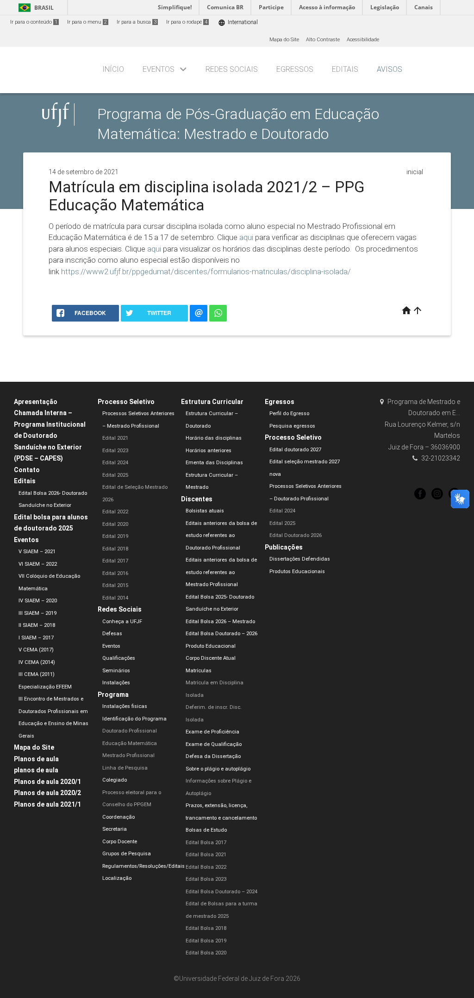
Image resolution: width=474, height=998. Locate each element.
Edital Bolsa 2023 (206, 879)
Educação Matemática (129, 743)
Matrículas (199, 671)
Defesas (112, 634)
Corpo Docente (119, 842)
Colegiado (114, 780)
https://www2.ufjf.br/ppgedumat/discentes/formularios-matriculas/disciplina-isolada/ (206, 271)
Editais (345, 69)
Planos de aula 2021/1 (47, 804)
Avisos (389, 69)
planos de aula (36, 770)
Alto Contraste (323, 40)
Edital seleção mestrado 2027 (304, 462)
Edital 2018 (115, 549)
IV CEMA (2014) (37, 662)
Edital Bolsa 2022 (206, 867)
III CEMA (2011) (37, 674)
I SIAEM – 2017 (36, 638)
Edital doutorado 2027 (295, 450)
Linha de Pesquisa (125, 768)
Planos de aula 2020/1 (47, 781)
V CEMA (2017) (36, 650)
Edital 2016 (115, 573)
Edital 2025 (115, 475)
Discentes (196, 499)
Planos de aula (36, 759)
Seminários (116, 671)
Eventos (159, 69)
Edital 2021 (115, 438)
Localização (116, 878)
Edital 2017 (115, 561)
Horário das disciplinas (214, 438)
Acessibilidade (363, 40)
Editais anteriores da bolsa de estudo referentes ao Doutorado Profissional (221, 535)
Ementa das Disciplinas (214, 463)
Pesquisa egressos (292, 426)
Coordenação (118, 817)
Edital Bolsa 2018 (206, 928)
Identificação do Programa (134, 719)
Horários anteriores (208, 451)
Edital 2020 (115, 524)
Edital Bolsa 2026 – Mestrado (220, 622)
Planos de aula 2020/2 (47, 792)
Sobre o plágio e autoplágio (218, 769)
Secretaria (114, 829)
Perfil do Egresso (289, 414)
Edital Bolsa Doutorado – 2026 (221, 634)
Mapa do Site (284, 40)
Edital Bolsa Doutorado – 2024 (221, 892)
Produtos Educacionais (297, 571)
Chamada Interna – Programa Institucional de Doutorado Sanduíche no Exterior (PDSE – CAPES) (50, 435)
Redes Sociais (232, 69)
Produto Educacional (211, 646)
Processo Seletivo (126, 401)
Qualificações (118, 658)
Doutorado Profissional (129, 731)
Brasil (34, 8)
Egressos (294, 69)
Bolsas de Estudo (206, 830)
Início (113, 69)
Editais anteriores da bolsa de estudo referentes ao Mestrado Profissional (221, 572)
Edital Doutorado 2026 (295, 535)
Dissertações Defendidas (299, 559)
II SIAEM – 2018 (37, 625)
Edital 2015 (115, 585)
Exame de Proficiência (212, 732)
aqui (246, 237)
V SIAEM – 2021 (37, 552)
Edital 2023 (115, 451)
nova (275, 474)
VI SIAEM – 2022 (38, 564)
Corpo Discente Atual (211, 658)
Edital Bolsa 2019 (206, 941)
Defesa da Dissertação (213, 756)
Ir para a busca (136, 22)
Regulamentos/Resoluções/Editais (143, 866)
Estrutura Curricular (212, 401)
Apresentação (35, 401)
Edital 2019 (115, 536)
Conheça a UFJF (122, 622)
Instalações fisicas (124, 706)
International (238, 22)
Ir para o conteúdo (33, 22)
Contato (27, 470)
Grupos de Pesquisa (126, 854)
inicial (414, 172)
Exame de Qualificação (214, 744)
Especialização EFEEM (45, 687)
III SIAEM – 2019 (37, 613)
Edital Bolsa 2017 (206, 843)
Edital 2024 (115, 463)
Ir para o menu (87, 22)
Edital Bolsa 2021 (206, 855)
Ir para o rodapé (186, 22)
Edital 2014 (115, 598)
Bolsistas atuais (205, 511)
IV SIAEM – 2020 (38, 601)
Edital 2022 (115, 512)
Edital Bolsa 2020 (206, 953)
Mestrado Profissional (128, 755)
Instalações (116, 683)
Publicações (284, 547)
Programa (113, 694)
